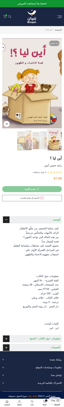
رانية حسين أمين (53, 165)
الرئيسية (58, 30)
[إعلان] (31, 3)
